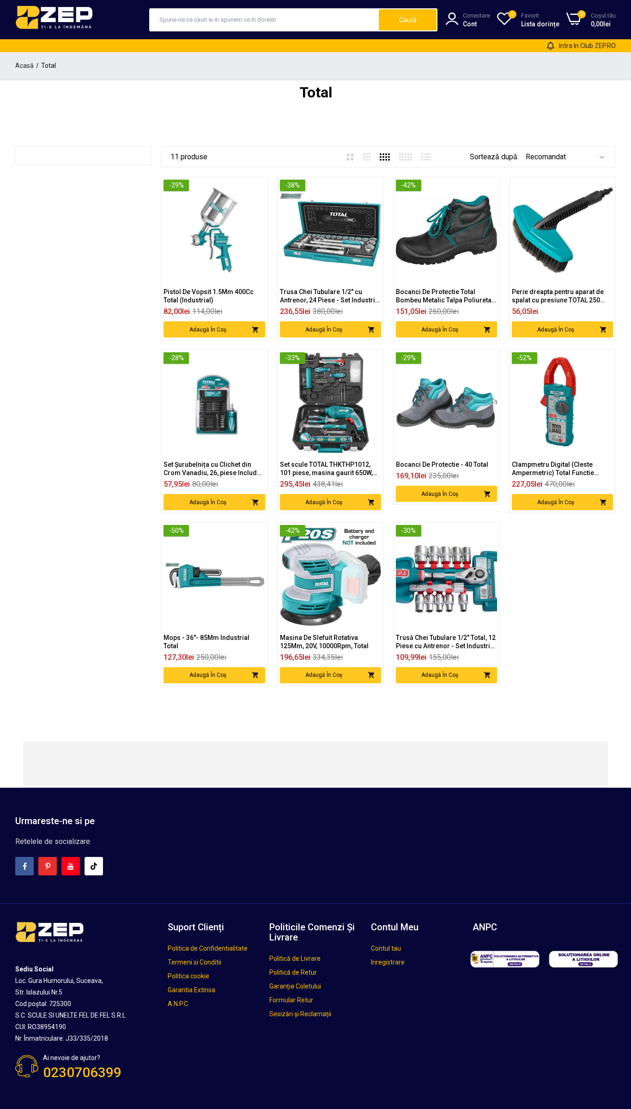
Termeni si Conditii (194, 962)
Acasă (24, 65)
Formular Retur (291, 1000)
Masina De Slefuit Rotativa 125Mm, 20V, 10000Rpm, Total (324, 642)
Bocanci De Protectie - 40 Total (442, 464)
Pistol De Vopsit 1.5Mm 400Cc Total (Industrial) (209, 296)
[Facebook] (24, 866)
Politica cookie (188, 976)
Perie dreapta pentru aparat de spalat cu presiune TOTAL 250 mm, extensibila (558, 296)
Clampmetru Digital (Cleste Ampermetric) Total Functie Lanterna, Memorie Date (553, 469)
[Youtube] (70, 866)
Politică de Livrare (295, 958)
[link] (257, 188)
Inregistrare (388, 962)
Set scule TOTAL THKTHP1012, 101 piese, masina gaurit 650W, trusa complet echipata (326, 469)
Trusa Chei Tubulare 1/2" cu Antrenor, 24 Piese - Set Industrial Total (330, 296)
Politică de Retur (293, 972)
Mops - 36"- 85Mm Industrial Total (206, 642)
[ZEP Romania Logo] (54, 19)
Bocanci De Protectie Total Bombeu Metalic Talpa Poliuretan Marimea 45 (445, 296)
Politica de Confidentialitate (208, 948)
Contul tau (386, 948)
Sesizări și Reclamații (300, 1014)
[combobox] (264, 19)
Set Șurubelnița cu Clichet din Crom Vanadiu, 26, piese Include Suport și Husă (212, 469)
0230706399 (82, 1072)
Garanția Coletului (295, 986)
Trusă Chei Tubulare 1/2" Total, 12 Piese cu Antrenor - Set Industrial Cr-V (446, 642)
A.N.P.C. (178, 1003)
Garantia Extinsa (191, 990)
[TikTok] (94, 866)
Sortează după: (494, 156)
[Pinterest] (47, 866)
